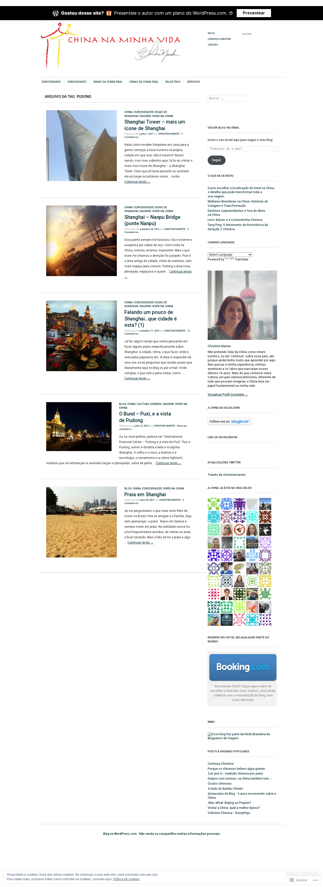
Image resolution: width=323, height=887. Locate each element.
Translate (241, 259)
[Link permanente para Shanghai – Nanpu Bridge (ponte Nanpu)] (81, 275)
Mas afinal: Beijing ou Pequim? (229, 803)
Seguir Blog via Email (223, 127)
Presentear (254, 13)
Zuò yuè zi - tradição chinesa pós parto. (236, 773)
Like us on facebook (222, 437)
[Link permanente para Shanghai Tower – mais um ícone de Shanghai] (81, 180)
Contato (213, 45)
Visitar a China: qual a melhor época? (234, 808)
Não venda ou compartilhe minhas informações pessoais (179, 834)
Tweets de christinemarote (227, 475)
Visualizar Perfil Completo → (228, 394)
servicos (193, 81)
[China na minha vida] (123, 39)
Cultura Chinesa (149, 404)
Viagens (145, 116)
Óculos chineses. (220, 783)
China (128, 112)
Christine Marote (168, 134)
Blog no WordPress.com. (120, 834)
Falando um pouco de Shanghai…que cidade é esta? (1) (150, 318)
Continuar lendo (137, 182)
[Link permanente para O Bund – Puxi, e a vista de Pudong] (79, 450)
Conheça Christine (219, 39)
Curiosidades (51, 81)
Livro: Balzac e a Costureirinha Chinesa (235, 220)
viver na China (162, 116)
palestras (172, 81)
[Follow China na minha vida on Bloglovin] (229, 424)
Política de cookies (126, 879)
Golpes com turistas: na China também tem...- (240, 778)
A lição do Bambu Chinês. (226, 788)
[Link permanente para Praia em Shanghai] (81, 556)
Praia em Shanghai (145, 494)
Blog (122, 404)
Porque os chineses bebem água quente (236, 769)
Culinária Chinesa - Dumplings (229, 813)
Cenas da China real (108, 81)
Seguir (216, 160)
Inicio (211, 33)
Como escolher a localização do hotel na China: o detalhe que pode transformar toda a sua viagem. (241, 192)
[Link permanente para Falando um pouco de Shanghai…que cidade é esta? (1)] (81, 370)
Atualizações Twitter (224, 462)
